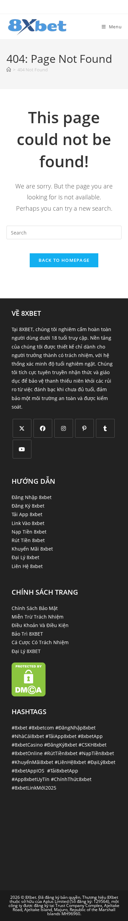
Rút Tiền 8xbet (28, 540)
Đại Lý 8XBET (26, 651)
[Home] (8, 70)
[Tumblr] (105, 428)
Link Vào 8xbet (28, 523)
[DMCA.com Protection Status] (29, 679)
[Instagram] (63, 428)
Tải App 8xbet (27, 514)
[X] (22, 428)
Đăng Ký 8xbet (28, 505)
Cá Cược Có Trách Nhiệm (40, 642)
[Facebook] (42, 428)
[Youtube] (22, 449)
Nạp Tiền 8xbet (29, 531)
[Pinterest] (84, 428)
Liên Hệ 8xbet (27, 566)
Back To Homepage (64, 260)
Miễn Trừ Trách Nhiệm (37, 616)
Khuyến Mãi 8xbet (32, 548)
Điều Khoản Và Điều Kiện (40, 625)
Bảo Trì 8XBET (27, 633)
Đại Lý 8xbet (25, 557)
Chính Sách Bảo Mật (35, 608)
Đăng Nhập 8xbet (32, 497)
